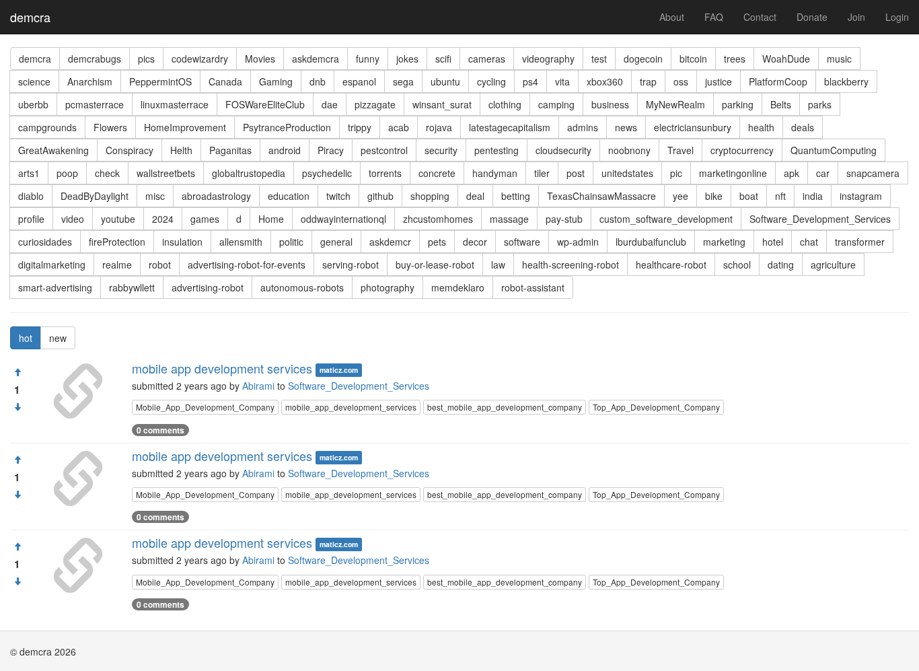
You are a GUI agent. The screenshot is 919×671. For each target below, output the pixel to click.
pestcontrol (384, 150)
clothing (504, 104)
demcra (30, 17)
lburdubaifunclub (651, 241)
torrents (385, 173)
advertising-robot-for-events (246, 264)
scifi (443, 58)
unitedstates (627, 173)
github (380, 196)
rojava (439, 127)
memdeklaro (457, 287)
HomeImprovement (185, 127)
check (107, 173)
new (58, 338)
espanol (359, 81)
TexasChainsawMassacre (601, 196)
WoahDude (786, 58)
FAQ (713, 17)
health (761, 127)
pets (437, 241)
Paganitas (230, 150)
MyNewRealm (675, 104)
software (522, 241)
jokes (407, 58)
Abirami (258, 385)
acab (398, 127)
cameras (486, 58)
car (823, 173)
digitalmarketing (51, 264)
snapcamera (872, 173)
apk (791, 173)
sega (403, 81)
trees (734, 58)
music (839, 58)
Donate (812, 17)
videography (548, 58)
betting (515, 196)
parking (737, 104)
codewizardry (200, 58)
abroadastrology (216, 196)
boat (748, 196)
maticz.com (339, 370)
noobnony (629, 150)
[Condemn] (17, 407)
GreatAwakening (53, 150)
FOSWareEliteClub (265, 104)
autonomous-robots (302, 287)
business (610, 104)
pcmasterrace (94, 104)
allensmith (240, 241)
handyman (494, 173)
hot (25, 338)
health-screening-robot (570, 264)
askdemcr (390, 241)
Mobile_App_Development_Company (205, 407)
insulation (182, 241)
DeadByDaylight (94, 196)
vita (562, 81)
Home (271, 218)
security (441, 150)
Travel (680, 150)
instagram (861, 196)
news (626, 127)
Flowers (110, 127)
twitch (338, 196)
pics (146, 58)
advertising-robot (208, 287)
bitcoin (693, 58)
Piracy (331, 150)
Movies (260, 58)
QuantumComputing (834, 150)
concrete (436, 173)
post (575, 173)
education (288, 196)
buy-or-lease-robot (435, 264)
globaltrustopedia (248, 173)
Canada (225, 81)
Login (897, 17)
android (284, 150)
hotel (772, 241)
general (336, 241)
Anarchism (89, 81)
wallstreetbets (166, 173)
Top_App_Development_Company (656, 407)
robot (160, 264)
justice (718, 81)
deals (802, 127)
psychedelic (327, 173)
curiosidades (45, 241)
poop (67, 173)
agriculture (833, 264)
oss (680, 81)
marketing (724, 241)
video (72, 218)
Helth (181, 150)
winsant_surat (442, 104)
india (813, 196)
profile (31, 218)
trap (648, 81)
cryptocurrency (742, 150)
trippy (359, 127)
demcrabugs (94, 58)
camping (556, 104)
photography (387, 287)
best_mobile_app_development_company (504, 407)
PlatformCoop (778, 81)
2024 (163, 218)
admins (582, 127)
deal (475, 196)
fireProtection (117, 241)
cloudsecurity (563, 150)
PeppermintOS (160, 81)
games (204, 218)
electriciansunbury (692, 127)
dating (781, 264)
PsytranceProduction (287, 127)
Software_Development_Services (820, 218)
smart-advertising (55, 287)
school (737, 264)
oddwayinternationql (343, 218)
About (671, 17)
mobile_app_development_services (350, 407)
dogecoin (643, 58)
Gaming (276, 81)
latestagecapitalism (509, 127)
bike (714, 196)
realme (117, 264)
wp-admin (578, 241)
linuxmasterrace (175, 104)
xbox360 (605, 81)
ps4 (530, 81)
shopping (429, 196)
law (498, 264)
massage (509, 218)
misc (155, 196)
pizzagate (375, 104)
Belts (780, 104)
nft (780, 196)
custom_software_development (666, 218)
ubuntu (445, 81)
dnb (317, 81)
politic (291, 241)
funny (367, 58)
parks (820, 104)
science (34, 81)
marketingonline (733, 173)
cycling (491, 81)
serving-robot (350, 264)
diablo (31, 196)
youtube (118, 218)
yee (680, 196)
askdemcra (315, 58)
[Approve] (17, 372)
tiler (542, 173)
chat (809, 241)
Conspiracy (129, 150)
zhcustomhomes (438, 218)
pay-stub (564, 218)
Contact (759, 17)
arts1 (29, 173)
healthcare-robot (671, 264)
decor (475, 241)
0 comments (160, 430)
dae (330, 104)
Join (856, 17)
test (599, 58)
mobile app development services (222, 368)
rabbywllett (132, 287)
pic (676, 173)
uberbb (33, 104)
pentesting (496, 150)
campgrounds (47, 127)
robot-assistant (532, 287)
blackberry (846, 81)
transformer (860, 241)
